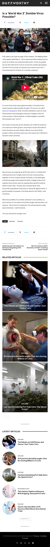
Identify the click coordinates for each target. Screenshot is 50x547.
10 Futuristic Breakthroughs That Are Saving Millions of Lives (25, 357)
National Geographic (9, 111)
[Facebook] (17, 543)
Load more (24, 519)
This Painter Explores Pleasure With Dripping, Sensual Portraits (31, 492)
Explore (24, 302)
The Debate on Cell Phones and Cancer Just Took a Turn (25, 307)
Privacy (36, 536)
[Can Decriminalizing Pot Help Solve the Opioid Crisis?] (25, 387)
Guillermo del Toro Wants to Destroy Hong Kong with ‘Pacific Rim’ (13, 247)
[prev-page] (3, 416)
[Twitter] (29, 543)
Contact (25, 538)
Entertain (12, 221)
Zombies (20, 221)
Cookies (43, 536)
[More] (34, 22)
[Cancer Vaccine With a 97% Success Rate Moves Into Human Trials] (9, 508)
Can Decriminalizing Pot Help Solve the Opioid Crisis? (25, 408)
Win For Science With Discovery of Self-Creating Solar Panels (37, 247)
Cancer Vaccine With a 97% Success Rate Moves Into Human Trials (32, 509)
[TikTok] (25, 543)
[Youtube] (33, 543)
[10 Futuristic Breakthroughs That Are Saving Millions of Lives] (25, 337)
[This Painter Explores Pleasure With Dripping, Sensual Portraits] (9, 491)
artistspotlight (23, 488)
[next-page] (7, 416)
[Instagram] (21, 543)
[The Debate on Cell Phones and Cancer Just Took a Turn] (25, 286)
